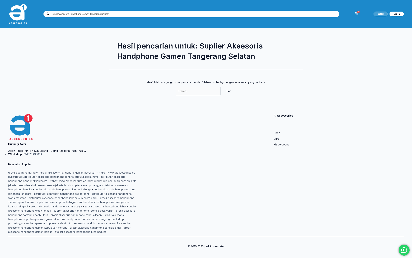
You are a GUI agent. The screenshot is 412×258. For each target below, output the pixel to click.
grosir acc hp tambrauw (23, 172)
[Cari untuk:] (198, 91)
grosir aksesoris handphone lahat (105, 206)
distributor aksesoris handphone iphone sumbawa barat (63, 198)
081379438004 (32, 154)
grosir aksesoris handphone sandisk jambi (95, 227)
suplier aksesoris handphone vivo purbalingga (63, 189)
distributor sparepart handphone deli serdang (61, 193)
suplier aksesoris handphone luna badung (80, 231)
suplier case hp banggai (86, 185)
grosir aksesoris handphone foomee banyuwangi (76, 219)
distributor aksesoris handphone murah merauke (90, 223)
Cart (276, 138)
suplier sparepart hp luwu (41, 223)
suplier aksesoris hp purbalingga (56, 202)
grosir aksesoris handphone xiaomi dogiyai (56, 206)
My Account (281, 144)
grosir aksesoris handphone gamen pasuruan (68, 172)
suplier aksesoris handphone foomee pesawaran (83, 210)
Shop (277, 133)
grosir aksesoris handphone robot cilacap (76, 215)
